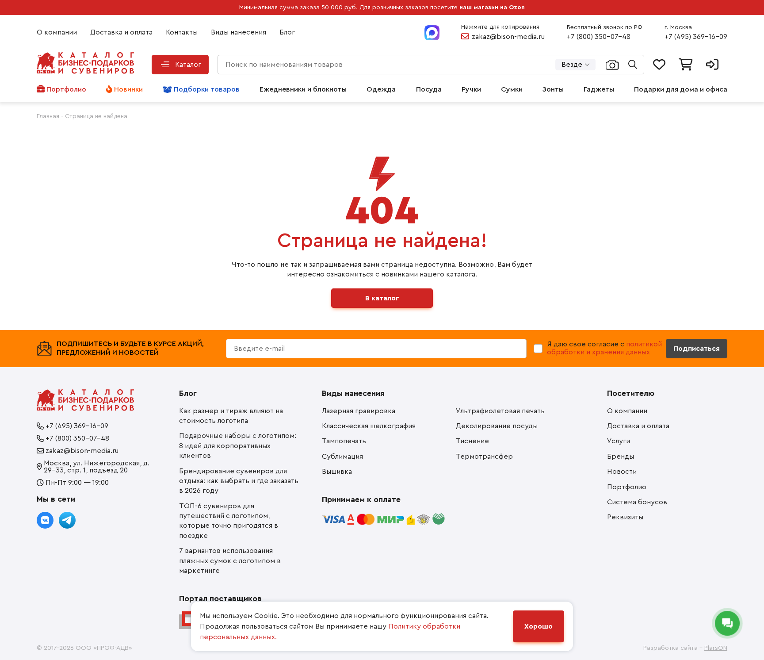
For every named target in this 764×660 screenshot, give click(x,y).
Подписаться (696, 348)
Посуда (429, 89)
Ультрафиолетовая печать (500, 410)
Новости (622, 471)
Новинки (128, 89)
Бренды (620, 456)
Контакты (182, 32)
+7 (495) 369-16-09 (696, 36)
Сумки (512, 89)
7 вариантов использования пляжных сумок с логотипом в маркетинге (230, 560)
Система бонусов (637, 502)
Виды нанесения (238, 32)
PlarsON (715, 648)
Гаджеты (599, 89)
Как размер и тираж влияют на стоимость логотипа (231, 415)
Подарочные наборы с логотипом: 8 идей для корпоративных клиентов (237, 445)
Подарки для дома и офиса (680, 89)
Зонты (553, 89)
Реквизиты (625, 517)
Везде (572, 64)
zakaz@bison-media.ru (508, 36)
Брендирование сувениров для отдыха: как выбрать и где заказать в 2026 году (238, 481)
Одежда (381, 89)
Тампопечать (344, 441)
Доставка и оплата (121, 32)
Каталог (188, 64)
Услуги (618, 441)
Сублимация (342, 456)
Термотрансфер (484, 456)
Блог (287, 32)
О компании (57, 32)
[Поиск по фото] (612, 64)
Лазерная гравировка (358, 410)
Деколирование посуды (497, 426)
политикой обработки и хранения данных (604, 348)
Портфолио (66, 89)
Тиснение (472, 441)
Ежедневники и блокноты (303, 89)
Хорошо (538, 626)
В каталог (382, 298)
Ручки (471, 89)
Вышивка (337, 471)
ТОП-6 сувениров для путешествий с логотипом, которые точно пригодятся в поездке (228, 521)
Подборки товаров (207, 89)
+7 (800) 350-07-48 (598, 36)
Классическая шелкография (369, 426)
